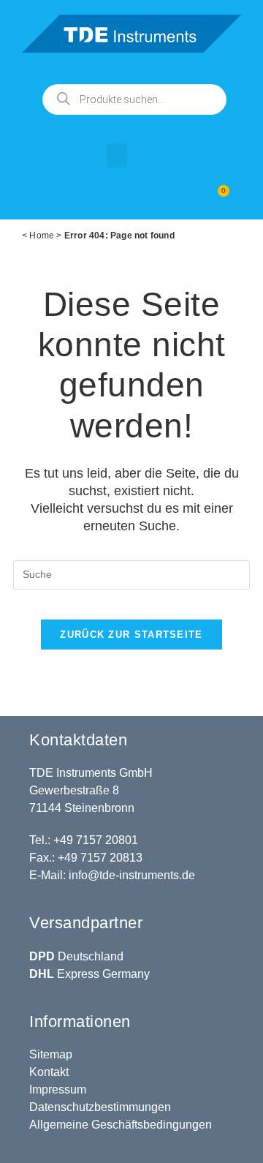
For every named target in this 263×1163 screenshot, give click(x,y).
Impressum (57, 1089)
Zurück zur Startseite (131, 634)
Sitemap (50, 1054)
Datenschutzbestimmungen (100, 1107)
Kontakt (49, 1072)
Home (41, 235)
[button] (117, 155)
